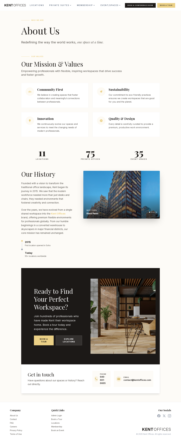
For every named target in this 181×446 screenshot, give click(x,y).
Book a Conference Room (140, 5)
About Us (14, 415)
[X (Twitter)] (164, 415)
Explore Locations (69, 340)
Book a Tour (166, 5)
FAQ (12, 423)
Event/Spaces (111, 5)
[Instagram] (169, 415)
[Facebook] (158, 415)
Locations (37, 5)
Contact (13, 419)
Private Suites (60, 5)
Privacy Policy (16, 430)
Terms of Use (16, 434)
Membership (86, 5)
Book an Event (57, 430)
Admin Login (56, 415)
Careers (13, 426)
